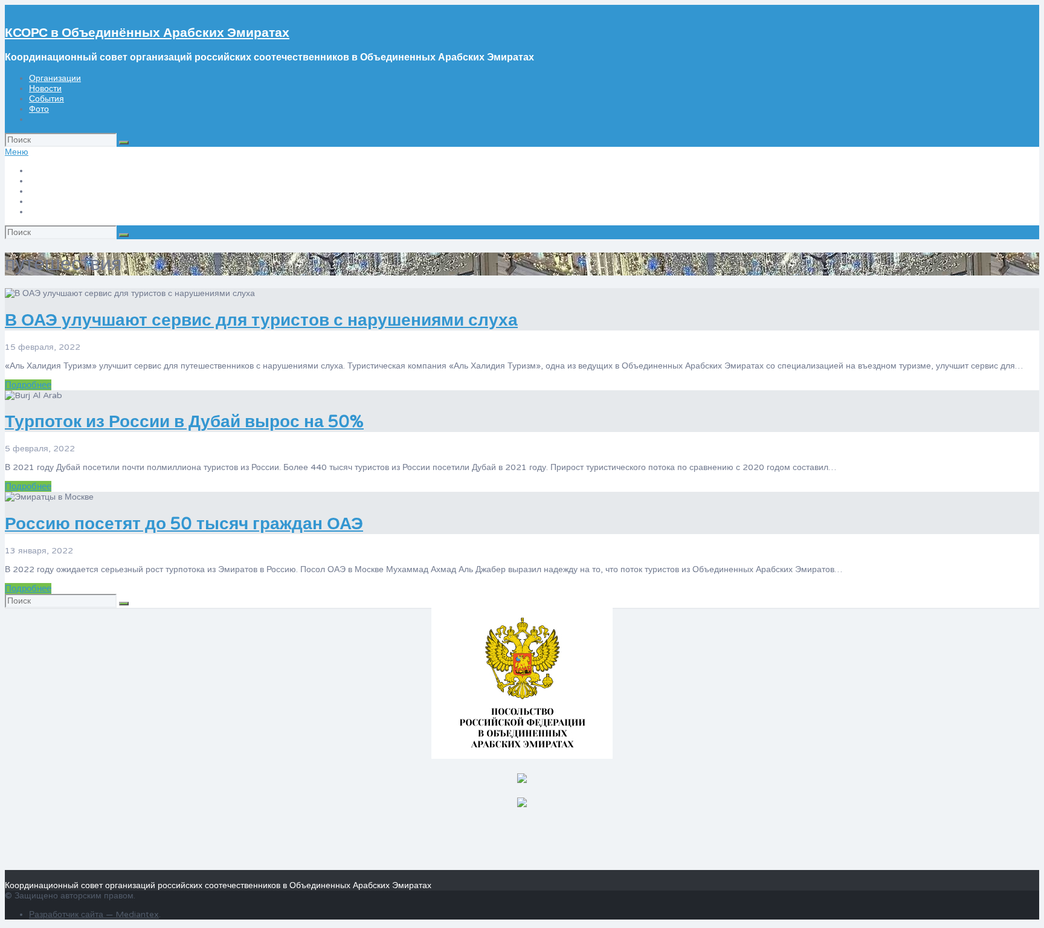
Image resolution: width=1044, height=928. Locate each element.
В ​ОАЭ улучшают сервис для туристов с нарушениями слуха (261, 320)
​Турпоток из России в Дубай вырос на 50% (184, 421)
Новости (45, 88)
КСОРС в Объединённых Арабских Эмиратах (147, 32)
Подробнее (28, 384)
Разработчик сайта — (72, 914)
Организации (55, 78)
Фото (39, 109)
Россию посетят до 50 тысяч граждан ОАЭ (184, 524)
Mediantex (137, 914)
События (46, 99)
